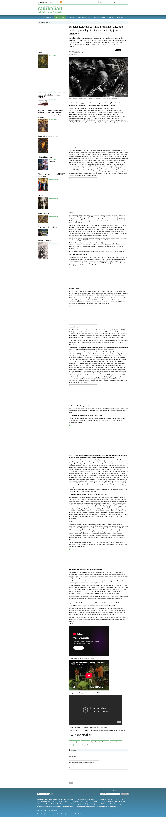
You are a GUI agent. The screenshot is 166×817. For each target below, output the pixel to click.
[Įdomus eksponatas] (43, 258)
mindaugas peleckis (85, 745)
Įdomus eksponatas (45, 240)
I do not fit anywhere (45, 157)
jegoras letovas (95, 741)
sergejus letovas (85, 741)
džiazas (71, 745)
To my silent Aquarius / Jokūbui (49, 136)
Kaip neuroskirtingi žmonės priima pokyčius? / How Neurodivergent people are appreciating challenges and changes (52, 113)
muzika (76, 745)
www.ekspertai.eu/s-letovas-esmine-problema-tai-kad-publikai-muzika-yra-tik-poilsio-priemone (97, 730)
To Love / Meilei (44, 213)
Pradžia (41, 22)
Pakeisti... (41, 195)
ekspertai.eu (72, 741)
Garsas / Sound (99, 17)
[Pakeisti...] (43, 209)
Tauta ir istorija (84, 17)
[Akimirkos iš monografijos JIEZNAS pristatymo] (43, 191)
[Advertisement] (52, 37)
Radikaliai (60, 17)
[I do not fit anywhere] (43, 169)
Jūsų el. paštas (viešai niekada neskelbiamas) (82, 762)
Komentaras (72, 768)
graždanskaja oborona (116, 741)
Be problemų (47, 17)
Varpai (111, 17)
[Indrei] (43, 67)
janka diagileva (105, 741)
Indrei (40, 52)
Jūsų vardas (72, 756)
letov (78, 741)
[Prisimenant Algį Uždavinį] (43, 235)
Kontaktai (54, 810)
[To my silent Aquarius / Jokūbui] (43, 152)
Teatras (120, 17)
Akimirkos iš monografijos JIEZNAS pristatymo (51, 175)
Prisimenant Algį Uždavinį (47, 227)
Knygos (71, 17)
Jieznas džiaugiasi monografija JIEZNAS (49, 96)
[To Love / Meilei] (43, 222)
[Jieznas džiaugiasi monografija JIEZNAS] (43, 106)
